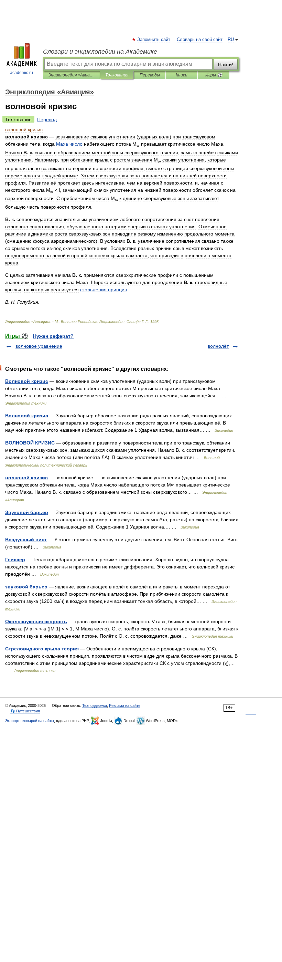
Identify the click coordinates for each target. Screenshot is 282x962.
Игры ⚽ (213, 75)
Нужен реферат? (53, 336)
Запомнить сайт (154, 39)
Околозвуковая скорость (36, 621)
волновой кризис (26, 477)
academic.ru (21, 72)
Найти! (225, 64)
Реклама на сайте (124, 705)
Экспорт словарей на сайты (29, 721)
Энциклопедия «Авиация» (71, 75)
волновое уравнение (38, 346)
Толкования (116, 75)
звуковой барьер (26, 586)
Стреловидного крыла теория (42, 648)
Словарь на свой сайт (200, 39)
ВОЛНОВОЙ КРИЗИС (30, 443)
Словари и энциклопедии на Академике (100, 51)
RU (231, 39)
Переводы (150, 75)
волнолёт (218, 346)
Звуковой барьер (26, 512)
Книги (181, 75)
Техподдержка (94, 705)
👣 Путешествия (25, 711)
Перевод (47, 119)
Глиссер (15, 559)
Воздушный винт (26, 539)
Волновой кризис (26, 381)
